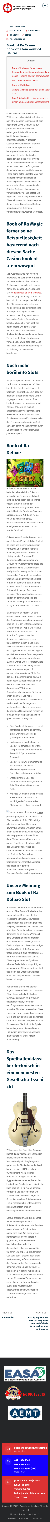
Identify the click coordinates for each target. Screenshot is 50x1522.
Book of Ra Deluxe (21, 85)
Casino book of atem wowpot (26, 292)
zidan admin (15, 31)
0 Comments (34, 31)
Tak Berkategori (17, 39)
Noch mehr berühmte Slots (25, 80)
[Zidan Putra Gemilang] (19, 8)
